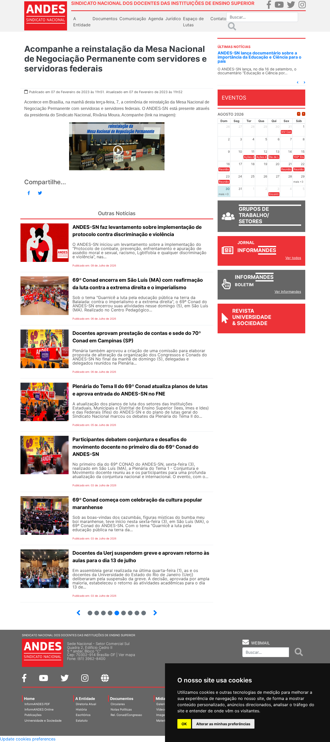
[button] (297, 82)
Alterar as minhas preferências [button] (223, 724)
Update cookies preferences (27, 738)
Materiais (162, 720)
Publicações (33, 715)
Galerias (162, 704)
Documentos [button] (105, 18)
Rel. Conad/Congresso (126, 715)
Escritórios (83, 715)
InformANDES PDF (37, 704)
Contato (218, 18)
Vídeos (161, 709)
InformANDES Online (39, 709)
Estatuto (82, 720)
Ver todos (293, 258)
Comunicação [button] (132, 18)
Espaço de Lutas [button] (193, 21)
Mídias (162, 698)
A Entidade (85, 698)
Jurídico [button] (173, 18)
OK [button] (184, 724)
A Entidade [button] (81, 21)
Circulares (118, 704)
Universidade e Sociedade (43, 720)
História (81, 709)
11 (143, 613)
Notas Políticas (121, 709)
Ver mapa (127, 654)
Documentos (121, 698)
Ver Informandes (288, 291)
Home (29, 698)
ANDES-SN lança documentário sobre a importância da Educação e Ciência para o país (259, 57)
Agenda (155, 18)
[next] (303, 114)
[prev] (298, 114)
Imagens (162, 715)
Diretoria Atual (86, 704)
